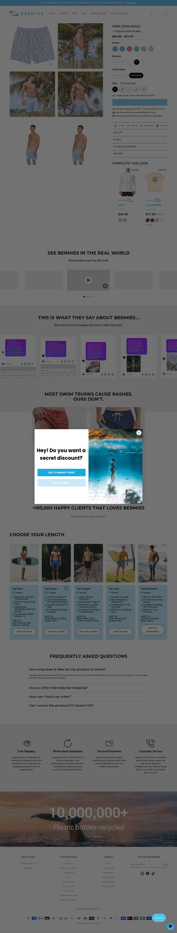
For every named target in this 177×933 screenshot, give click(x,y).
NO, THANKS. (62, 482)
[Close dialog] (138, 432)
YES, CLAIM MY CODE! (61, 472)
